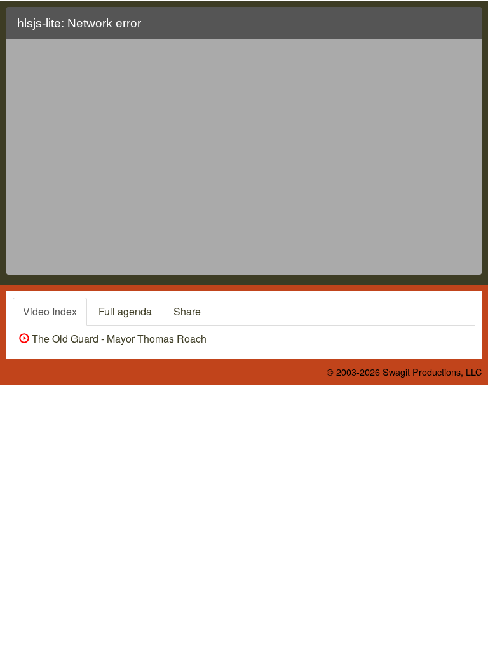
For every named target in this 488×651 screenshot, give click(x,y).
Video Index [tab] (50, 311)
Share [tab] (187, 311)
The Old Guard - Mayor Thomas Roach (118, 338)
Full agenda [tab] (125, 311)
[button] (464, 28)
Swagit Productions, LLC (432, 371)
